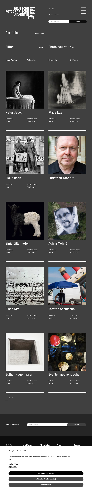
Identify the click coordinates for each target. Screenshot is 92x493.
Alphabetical (31, 60)
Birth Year (73, 60)
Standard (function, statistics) (46, 473)
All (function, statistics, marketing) (46, 479)
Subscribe (76, 424)
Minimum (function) (46, 485)
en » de (51, 9)
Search (78, 21)
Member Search (54, 15)
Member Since (53, 60)
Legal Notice (13, 467)
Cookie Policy (13, 464)
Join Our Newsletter (13, 424)
